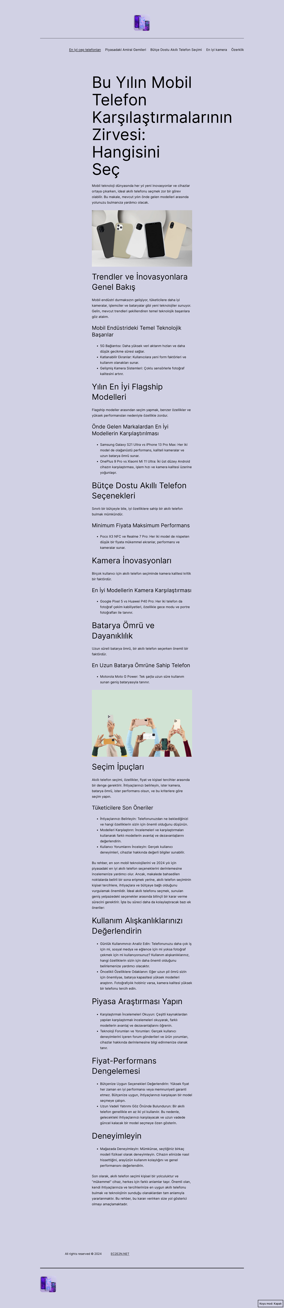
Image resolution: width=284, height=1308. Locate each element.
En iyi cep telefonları (85, 50)
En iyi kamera (216, 50)
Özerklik (237, 50)
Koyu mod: (266, 1303)
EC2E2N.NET (120, 1253)
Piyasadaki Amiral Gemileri (125, 50)
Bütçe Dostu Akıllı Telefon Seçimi (176, 50)
